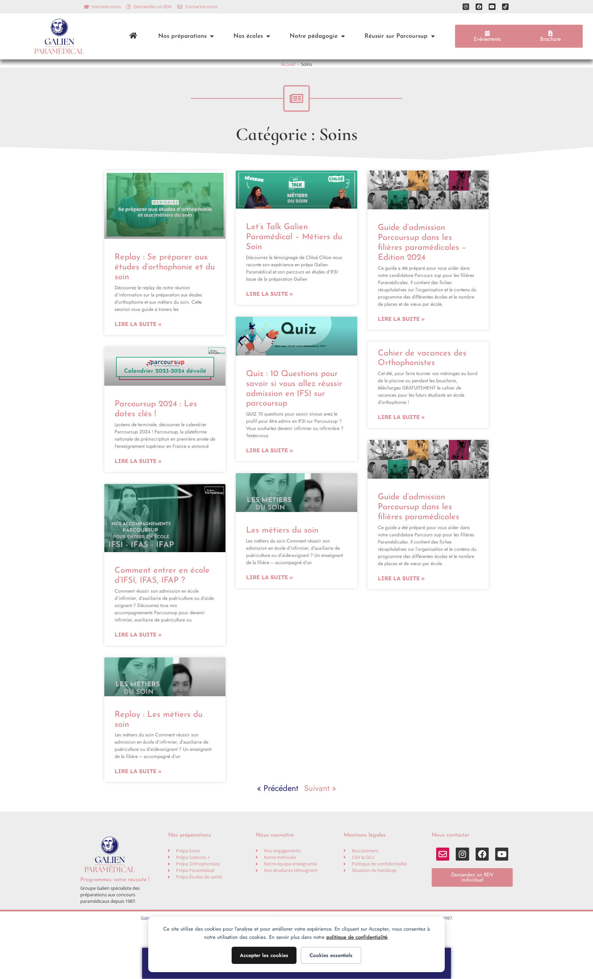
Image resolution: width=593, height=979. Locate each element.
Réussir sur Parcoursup (396, 36)
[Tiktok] (505, 6)
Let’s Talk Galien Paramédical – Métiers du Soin (294, 237)
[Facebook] (479, 6)
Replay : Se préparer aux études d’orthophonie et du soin (165, 267)
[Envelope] (442, 854)
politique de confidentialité (356, 937)
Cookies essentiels (331, 955)
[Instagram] (466, 6)
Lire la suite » (138, 323)
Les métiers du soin (282, 530)
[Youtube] (492, 6)
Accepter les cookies (264, 955)
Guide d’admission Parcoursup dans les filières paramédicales (418, 507)
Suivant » (320, 788)
